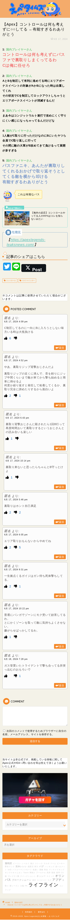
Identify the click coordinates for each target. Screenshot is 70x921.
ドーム (53, 863)
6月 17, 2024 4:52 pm (16, 360)
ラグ (49, 880)
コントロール (11, 280)
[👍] (6, 338)
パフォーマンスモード (22, 870)
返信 (61, 347)
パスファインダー (28, 280)
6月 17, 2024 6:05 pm (16, 534)
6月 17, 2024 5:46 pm (16, 499)
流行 (34, 880)
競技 (53, 873)
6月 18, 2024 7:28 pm (16, 659)
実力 (36, 866)
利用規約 (28, 912)
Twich (26, 873)
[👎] (15, 338)
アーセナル (41, 873)
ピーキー (61, 863)
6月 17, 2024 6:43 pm (17, 418)
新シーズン (14, 886)
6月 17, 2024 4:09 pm (16, 321)
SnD (10, 870)
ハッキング (50, 866)
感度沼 (31, 866)
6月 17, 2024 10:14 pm (18, 461)
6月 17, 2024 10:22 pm (16, 608)
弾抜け (32, 873)
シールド (25, 863)
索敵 (41, 870)
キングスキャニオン (13, 873)
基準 (58, 873)
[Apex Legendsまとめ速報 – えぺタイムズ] (35, 15)
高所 (49, 873)
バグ (41, 866)
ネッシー (41, 876)
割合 (46, 870)
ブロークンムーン (21, 880)
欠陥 (22, 886)
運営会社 (41, 912)
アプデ (57, 879)
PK (26, 886)
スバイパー (42, 880)
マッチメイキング (56, 870)
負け (32, 863)
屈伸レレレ (21, 866)
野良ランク (10, 866)
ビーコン (17, 863)
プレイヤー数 (13, 876)
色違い (36, 870)
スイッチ (50, 876)
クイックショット (28, 876)
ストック (39, 863)
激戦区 (8, 863)
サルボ (46, 863)
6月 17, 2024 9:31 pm (16, 569)
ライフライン (43, 884)
